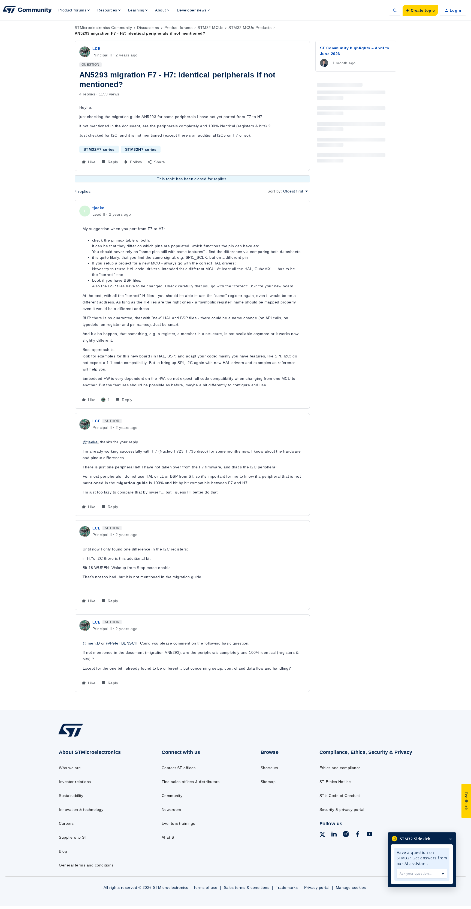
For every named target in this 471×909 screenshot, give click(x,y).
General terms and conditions (86, 865)
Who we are (70, 768)
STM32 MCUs (210, 27)
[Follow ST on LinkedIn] (334, 835)
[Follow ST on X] (322, 835)
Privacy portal (317, 887)
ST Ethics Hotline (335, 781)
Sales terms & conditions (247, 887)
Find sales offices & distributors (191, 781)
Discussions (148, 27)
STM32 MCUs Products (249, 27)
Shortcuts (269, 768)
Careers (66, 823)
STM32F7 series (99, 149)
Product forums (178, 27)
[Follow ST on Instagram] (346, 835)
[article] (192, 304)
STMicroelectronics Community (103, 27)
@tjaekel (91, 442)
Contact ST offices (179, 768)
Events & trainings (178, 823)
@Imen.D (91, 643)
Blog (63, 851)
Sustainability (71, 795)
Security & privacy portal (341, 809)
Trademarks (287, 887)
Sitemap (268, 781)
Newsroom (171, 809)
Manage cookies (351, 887)
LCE (96, 48)
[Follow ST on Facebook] (357, 835)
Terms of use (205, 887)
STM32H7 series (141, 149)
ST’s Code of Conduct (339, 795)
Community (172, 795)
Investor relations (75, 781)
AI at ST (169, 837)
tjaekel (98, 208)
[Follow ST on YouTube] (369, 835)
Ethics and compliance (340, 768)
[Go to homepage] (98, 736)
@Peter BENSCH (121, 643)
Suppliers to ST (73, 837)
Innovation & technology (81, 809)
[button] (420, 10)
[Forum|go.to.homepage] (27, 10)
